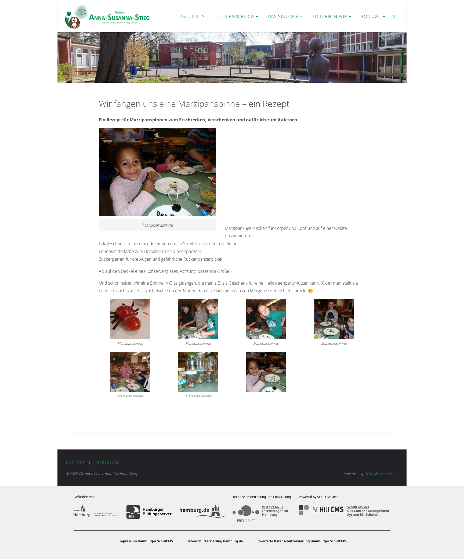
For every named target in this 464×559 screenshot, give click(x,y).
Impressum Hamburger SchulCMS (145, 541)
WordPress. (388, 473)
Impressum (106, 462)
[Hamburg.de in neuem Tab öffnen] (202, 512)
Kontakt (75, 462)
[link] (394, 16)
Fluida (368, 473)
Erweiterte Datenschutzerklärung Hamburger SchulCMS (301, 541)
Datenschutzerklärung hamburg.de (214, 541)
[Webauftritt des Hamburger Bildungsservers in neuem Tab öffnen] (148, 512)
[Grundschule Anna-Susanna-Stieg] (107, 16)
